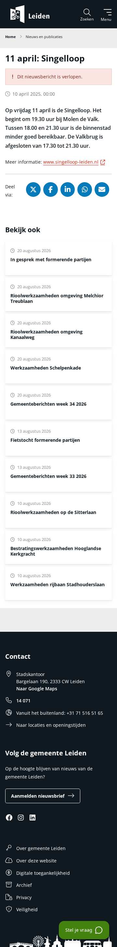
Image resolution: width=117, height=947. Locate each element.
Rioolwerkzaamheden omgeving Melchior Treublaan (56, 298)
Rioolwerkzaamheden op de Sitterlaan (53, 512)
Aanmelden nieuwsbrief (37, 796)
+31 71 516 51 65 (85, 713)
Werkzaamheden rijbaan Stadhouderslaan (57, 584)
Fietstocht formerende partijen (45, 440)
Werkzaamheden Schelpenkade (45, 368)
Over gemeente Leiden (41, 848)
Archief (24, 885)
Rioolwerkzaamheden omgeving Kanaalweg (46, 334)
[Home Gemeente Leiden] (32, 14)
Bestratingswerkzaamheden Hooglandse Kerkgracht (55, 551)
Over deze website (36, 861)
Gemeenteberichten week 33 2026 (48, 476)
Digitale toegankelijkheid (43, 873)
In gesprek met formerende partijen (50, 259)
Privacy (24, 897)
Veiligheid (27, 909)
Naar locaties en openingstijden (51, 725)
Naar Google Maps (36, 688)
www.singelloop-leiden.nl (75, 162)
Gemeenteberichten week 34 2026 (48, 404)
